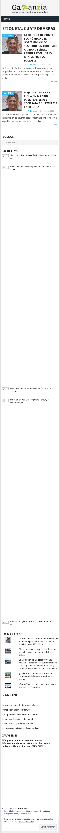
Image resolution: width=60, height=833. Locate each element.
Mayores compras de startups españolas (20, 705)
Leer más (54, 81)
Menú (7, 19)
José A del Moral (31, 64)
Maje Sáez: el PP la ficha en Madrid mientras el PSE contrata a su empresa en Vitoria (40, 100)
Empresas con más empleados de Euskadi (20, 728)
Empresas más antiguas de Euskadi (17, 719)
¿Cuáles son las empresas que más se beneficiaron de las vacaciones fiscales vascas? (35, 676)
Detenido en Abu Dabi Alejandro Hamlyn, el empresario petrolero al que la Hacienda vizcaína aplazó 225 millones (38, 641)
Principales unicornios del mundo (17, 710)
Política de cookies (26, 822)
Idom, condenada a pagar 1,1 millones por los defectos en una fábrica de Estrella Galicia (38, 652)
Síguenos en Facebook (14, 809)
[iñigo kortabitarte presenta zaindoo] (22, 740)
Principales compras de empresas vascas (20, 714)
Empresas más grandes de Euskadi (17, 724)
